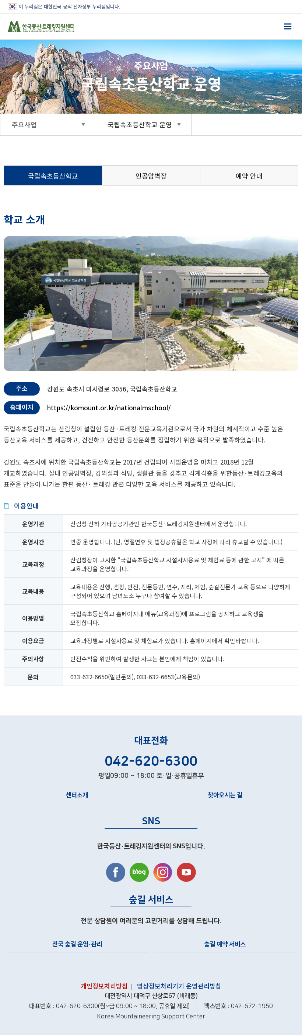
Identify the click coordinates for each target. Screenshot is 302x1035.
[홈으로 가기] (41, 26)
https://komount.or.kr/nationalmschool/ (109, 407)
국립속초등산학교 (53, 175)
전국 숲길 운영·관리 (77, 944)
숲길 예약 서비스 (225, 944)
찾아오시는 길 (225, 795)
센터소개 (77, 795)
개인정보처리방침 (104, 985)
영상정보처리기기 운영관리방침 (179, 985)
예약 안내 (249, 175)
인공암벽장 (151, 175)
